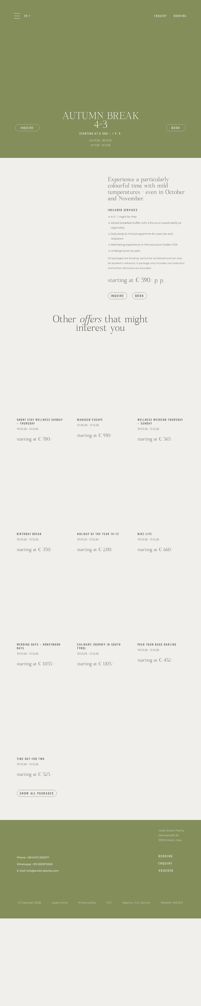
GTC (109, 902)
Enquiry (165, 863)
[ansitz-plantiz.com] (100, 16)
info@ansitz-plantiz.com (42, 870)
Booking (165, 856)
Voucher (166, 870)
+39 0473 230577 (38, 857)
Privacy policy (87, 902)
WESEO (178, 902)
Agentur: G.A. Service (136, 902)
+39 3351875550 (42, 864)
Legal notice (60, 902)
